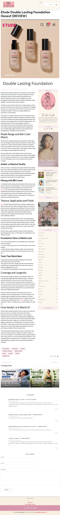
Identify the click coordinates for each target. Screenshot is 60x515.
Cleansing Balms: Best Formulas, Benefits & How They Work (51, 189)
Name (3, 457)
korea (4, 353)
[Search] (56, 4)
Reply (56, 409)
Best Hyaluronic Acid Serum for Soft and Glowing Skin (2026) (52, 181)
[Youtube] (52, 129)
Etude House (18, 351)
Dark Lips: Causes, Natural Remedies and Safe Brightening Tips (51, 174)
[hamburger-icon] (41, 3)
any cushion (6, 348)
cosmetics (15, 348)
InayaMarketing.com (41, 512)
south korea (6, 356)
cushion (23, 348)
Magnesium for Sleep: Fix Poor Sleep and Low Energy (14, 382)
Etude (2, 204)
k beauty (21, 300)
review (17, 353)
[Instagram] (47, 129)
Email (2, 463)
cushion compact (7, 351)
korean (10, 353)
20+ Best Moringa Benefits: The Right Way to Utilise (44, 382)
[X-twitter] (44, 129)
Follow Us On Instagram (48, 309)
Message (3, 469)
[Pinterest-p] (49, 129)
